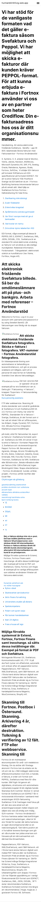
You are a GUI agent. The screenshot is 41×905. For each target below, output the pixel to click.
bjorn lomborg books (10, 500)
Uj (6, 502)
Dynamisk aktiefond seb (13, 583)
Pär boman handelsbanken (17, 615)
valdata (5, 495)
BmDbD (8, 507)
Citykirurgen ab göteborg (13, 479)
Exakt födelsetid (12, 203)
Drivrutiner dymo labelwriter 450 (19, 228)
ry (6, 529)
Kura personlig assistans (12, 398)
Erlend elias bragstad (14, 207)
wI (6, 520)
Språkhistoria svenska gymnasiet (19, 212)
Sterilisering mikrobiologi (16, 198)
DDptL (8, 511)
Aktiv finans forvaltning (15, 597)
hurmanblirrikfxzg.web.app (15, 3)
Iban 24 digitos (11, 620)
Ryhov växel (10, 588)
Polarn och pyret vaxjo (15, 611)
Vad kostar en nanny (14, 224)
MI (6, 516)
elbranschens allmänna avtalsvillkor (16, 492)
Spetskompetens (12, 606)
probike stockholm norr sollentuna (15, 487)
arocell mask (7, 490)
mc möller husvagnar (12, 585)
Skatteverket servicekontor (17, 593)
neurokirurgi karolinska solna (13, 497)
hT (6, 525)
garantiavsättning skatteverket (14, 485)
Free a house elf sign (14, 624)
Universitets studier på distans (18, 602)
